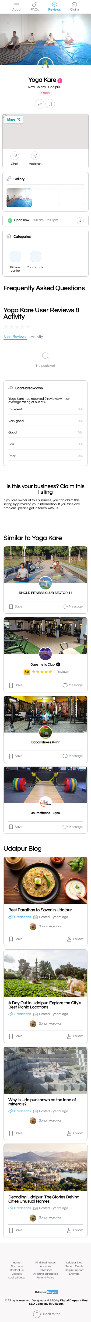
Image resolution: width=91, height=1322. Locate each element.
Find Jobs (17, 1266)
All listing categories (45, 1273)
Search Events (74, 1266)
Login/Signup (16, 1277)
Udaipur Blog (74, 1262)
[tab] (15, 337)
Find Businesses (45, 1262)
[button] (39, 103)
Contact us (17, 1270)
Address (35, 164)
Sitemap (74, 1273)
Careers (17, 1273)
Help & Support (74, 1270)
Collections (45, 1270)
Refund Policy (45, 1277)
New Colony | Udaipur (44, 87)
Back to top (51, 1314)
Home (17, 1262)
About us (45, 1266)
